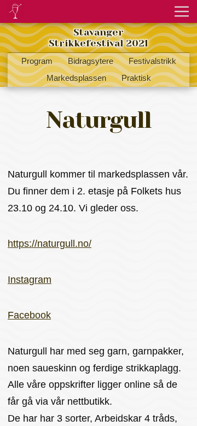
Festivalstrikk (152, 61)
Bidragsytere (90, 61)
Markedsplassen (76, 78)
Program (37, 61)
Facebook (29, 315)
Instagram (29, 279)
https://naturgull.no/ (49, 243)
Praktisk (136, 78)
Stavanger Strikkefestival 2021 (98, 38)
